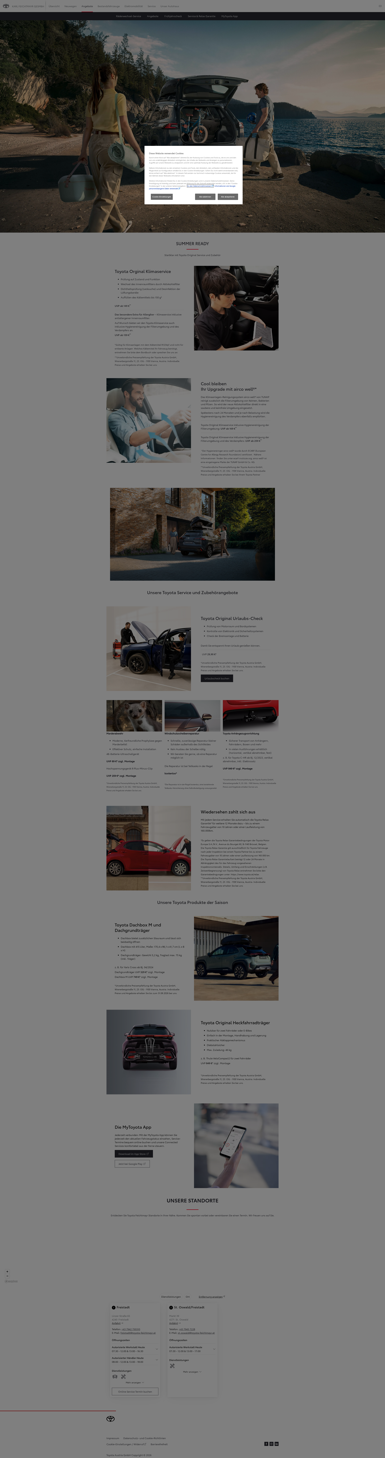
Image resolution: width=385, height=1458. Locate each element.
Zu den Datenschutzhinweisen (199, 186)
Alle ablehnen (205, 196)
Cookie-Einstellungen (161, 196)
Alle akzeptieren (228, 196)
